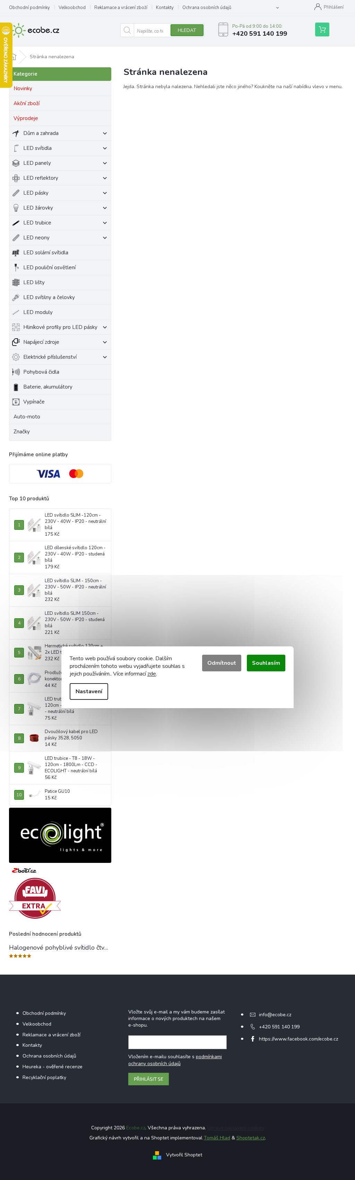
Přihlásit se (148, 1079)
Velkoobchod (72, 8)
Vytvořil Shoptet (184, 1155)
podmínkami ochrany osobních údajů (175, 1060)
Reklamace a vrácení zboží (120, 8)
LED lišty (34, 282)
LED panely (37, 163)
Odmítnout (221, 663)
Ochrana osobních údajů (206, 8)
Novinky (23, 88)
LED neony (36, 237)
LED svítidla (37, 148)
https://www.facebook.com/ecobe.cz (298, 1039)
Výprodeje (26, 118)
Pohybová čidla (41, 371)
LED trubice (37, 222)
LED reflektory (40, 178)
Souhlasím (266, 663)
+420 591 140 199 (279, 1027)
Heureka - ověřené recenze (53, 1066)
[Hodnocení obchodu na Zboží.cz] (24, 870)
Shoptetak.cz (250, 1138)
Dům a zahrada (41, 133)
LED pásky (36, 192)
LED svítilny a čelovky (49, 297)
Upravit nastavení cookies (235, 1127)
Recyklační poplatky (44, 1077)
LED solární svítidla (45, 252)
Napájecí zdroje (41, 342)
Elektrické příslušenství (50, 357)
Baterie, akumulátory (47, 386)
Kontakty (165, 8)
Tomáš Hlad (217, 1138)
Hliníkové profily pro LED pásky (60, 327)
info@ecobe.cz (275, 1014)
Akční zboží (27, 103)
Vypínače (34, 401)
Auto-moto (27, 416)
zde (151, 674)
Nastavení (89, 691)
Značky (22, 431)
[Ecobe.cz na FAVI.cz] (35, 898)
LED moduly (38, 312)
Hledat (187, 30)
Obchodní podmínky (29, 8)
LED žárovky (38, 207)
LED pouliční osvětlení (49, 267)
